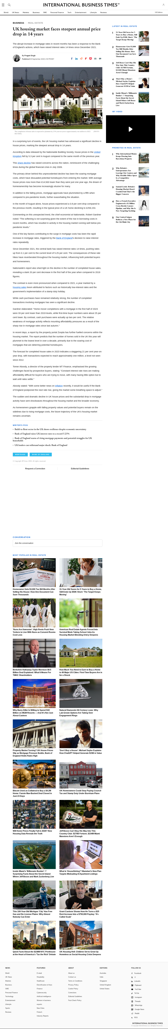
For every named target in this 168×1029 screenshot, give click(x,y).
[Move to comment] (100, 58)
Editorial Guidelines (80, 469)
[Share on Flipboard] (86, 58)
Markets (26, 12)
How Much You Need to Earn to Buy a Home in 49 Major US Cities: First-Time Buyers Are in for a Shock (80, 672)
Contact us (72, 977)
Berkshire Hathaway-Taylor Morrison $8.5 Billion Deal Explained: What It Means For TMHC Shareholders (32, 672)
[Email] (95, 58)
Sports (7, 1008)
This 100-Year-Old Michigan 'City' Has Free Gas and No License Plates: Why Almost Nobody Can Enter (32, 914)
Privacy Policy (73, 985)
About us (71, 973)
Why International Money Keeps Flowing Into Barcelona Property (126, 156)
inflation (59, 386)
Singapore (103, 981)
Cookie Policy (73, 989)
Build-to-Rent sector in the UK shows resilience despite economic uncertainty (50, 429)
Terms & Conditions (75, 981)
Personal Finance (57, 12)
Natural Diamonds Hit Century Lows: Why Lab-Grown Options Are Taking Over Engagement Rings (78, 713)
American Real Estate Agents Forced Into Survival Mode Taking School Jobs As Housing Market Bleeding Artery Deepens (78, 632)
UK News (15, 12)
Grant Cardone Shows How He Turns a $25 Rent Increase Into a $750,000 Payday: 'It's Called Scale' (79, 914)
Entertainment (80, 12)
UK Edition (158, 12)
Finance (39, 989)
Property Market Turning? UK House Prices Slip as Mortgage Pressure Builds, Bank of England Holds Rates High (33, 753)
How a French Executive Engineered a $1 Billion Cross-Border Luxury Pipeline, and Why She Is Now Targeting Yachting (126, 206)
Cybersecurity (42, 993)
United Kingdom (105, 985)
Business (36, 12)
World (6, 12)
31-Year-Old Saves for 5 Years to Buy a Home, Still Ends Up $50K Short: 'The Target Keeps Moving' (80, 592)
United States (104, 989)
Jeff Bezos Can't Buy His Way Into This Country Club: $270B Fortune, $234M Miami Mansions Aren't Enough (79, 833)
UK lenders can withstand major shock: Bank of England (41, 445)
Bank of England (64, 238)
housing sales (19, 287)
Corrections (72, 993)
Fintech (39, 1012)
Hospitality (40, 977)
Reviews (103, 12)
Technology (9, 996)
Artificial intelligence (44, 996)
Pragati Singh (30, 55)
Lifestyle (93, 12)
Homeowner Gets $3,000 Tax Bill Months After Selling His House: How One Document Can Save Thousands (34, 592)
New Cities (40, 1008)
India (101, 977)
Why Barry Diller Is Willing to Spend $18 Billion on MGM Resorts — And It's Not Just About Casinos (33, 713)
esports (39, 1004)
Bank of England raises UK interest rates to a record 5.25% (42, 434)
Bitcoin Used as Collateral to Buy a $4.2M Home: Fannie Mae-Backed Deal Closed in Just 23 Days (32, 793)
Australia (103, 973)
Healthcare (40, 981)
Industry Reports (43, 1016)
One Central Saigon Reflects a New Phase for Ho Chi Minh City (126, 219)
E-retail (39, 973)
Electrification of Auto (44, 985)
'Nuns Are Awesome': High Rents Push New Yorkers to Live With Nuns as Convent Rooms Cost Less (34, 632)
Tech (69, 12)
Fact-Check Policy (74, 1000)
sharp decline (24, 163)
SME (45, 12)
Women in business (44, 1000)
